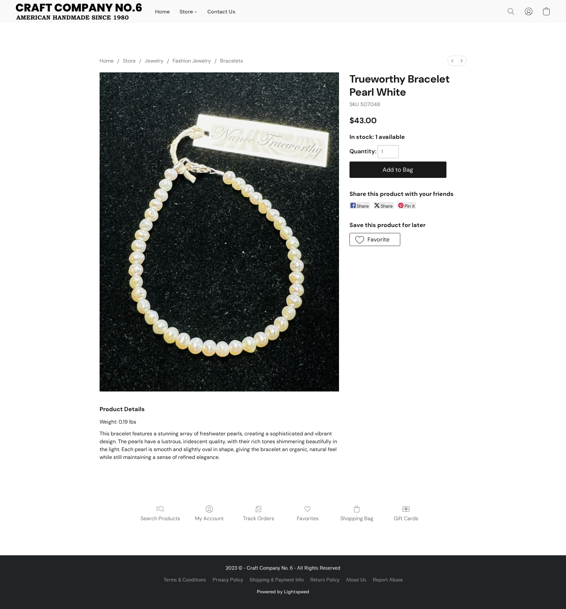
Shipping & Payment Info (277, 580)
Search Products (160, 518)
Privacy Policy (228, 580)
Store (186, 11)
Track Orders (258, 518)
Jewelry (154, 60)
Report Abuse (388, 580)
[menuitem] (452, 61)
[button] (79, 11)
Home (162, 11)
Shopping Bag (356, 518)
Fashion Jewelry (192, 60)
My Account (209, 518)
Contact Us (221, 11)
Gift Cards (406, 518)
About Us (356, 580)
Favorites (308, 518)
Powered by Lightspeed (283, 591)
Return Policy (324, 580)
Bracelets (231, 60)
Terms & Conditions (184, 580)
